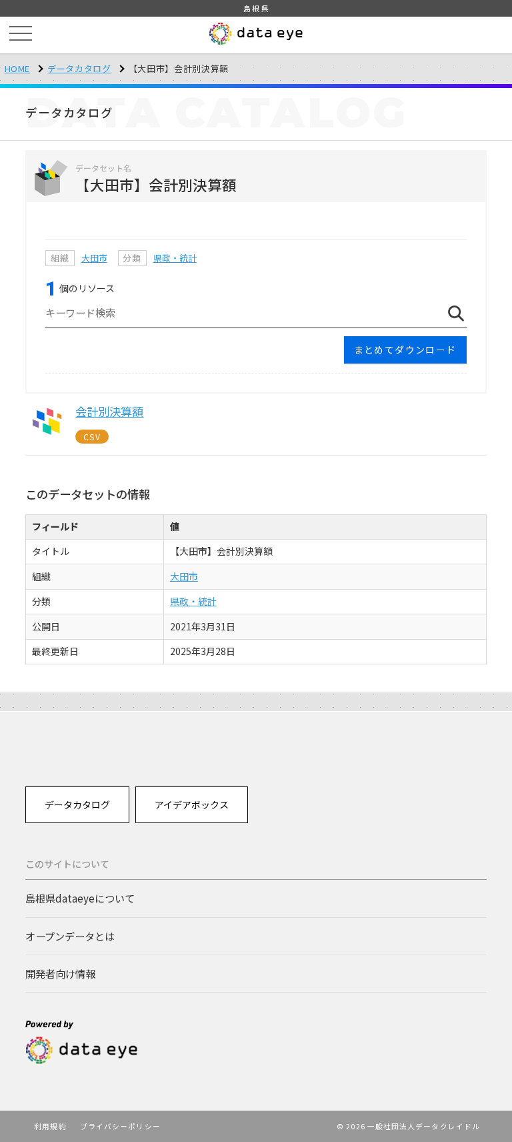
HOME (18, 68)
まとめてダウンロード (405, 349)
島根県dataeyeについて (80, 898)
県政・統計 (175, 257)
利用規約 (50, 1126)
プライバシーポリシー (120, 1126)
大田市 (94, 257)
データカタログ (79, 68)
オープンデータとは (70, 936)
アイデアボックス (192, 804)
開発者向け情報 (60, 973)
